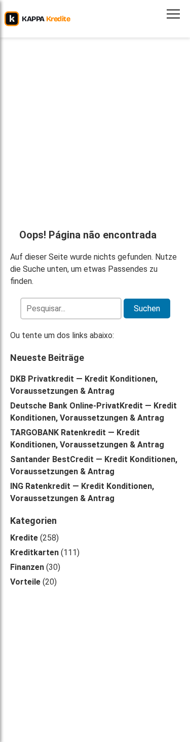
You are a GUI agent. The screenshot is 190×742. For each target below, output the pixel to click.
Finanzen (27, 567)
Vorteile (25, 582)
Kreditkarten (34, 552)
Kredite (24, 538)
